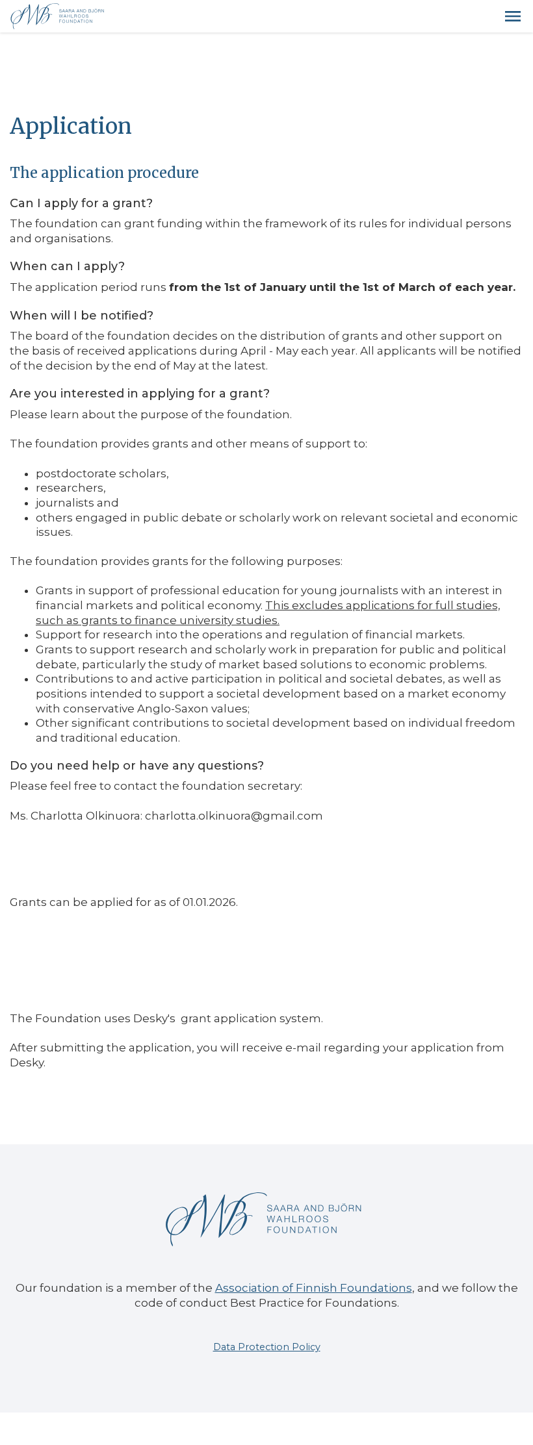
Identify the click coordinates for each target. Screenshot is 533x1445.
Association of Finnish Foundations (313, 1287)
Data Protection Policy (266, 1347)
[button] (512, 16)
